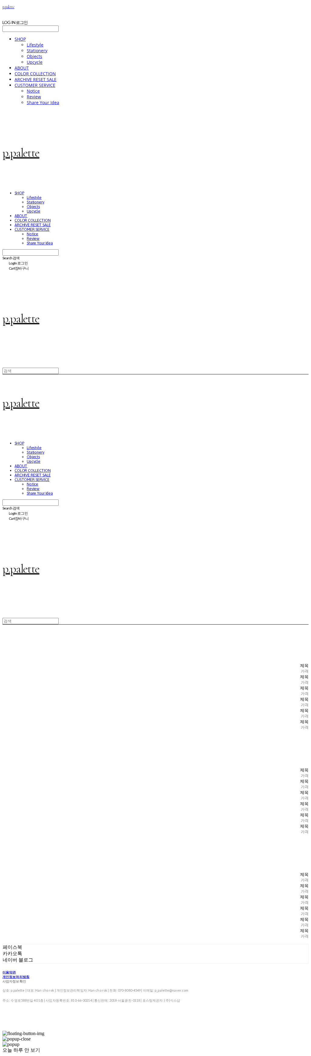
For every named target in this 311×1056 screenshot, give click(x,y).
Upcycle (35, 62)
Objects (34, 56)
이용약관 (9, 972)
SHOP (20, 39)
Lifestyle (35, 45)
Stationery (37, 50)
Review (34, 97)
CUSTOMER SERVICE (35, 85)
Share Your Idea (43, 102)
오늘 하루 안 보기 (21, 1050)
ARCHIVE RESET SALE (35, 79)
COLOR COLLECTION (35, 74)
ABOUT (22, 68)
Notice (33, 91)
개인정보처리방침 (15, 977)
